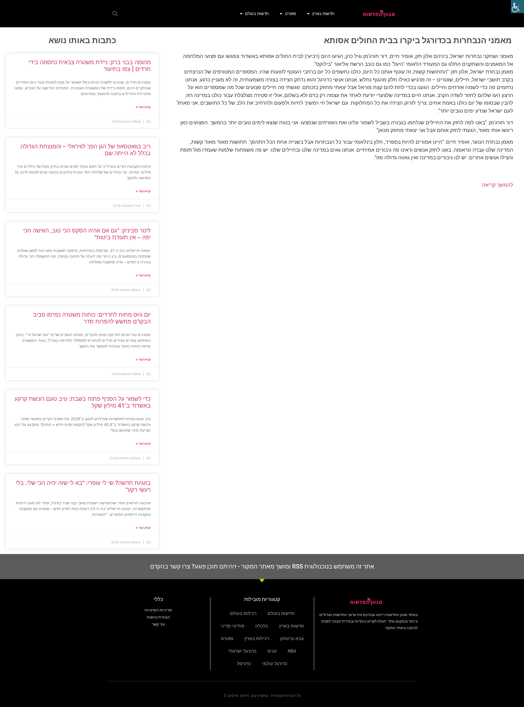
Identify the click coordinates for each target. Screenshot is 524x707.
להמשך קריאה (497, 185)
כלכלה (261, 626)
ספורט (290, 13)
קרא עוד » (143, 107)
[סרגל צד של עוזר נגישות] (517, 6)
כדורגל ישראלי (242, 651)
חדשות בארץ (323, 13)
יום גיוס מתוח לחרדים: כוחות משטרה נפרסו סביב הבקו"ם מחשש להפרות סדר (92, 318)
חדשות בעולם (257, 13)
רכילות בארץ (256, 638)
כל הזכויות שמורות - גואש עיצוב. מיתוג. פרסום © (262, 695)
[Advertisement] (341, 236)
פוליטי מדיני (232, 626)
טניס (272, 651)
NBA (292, 651)
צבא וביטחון (292, 638)
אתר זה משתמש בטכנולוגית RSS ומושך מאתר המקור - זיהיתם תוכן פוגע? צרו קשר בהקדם (262, 566)
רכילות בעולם (243, 613)
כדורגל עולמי (274, 663)
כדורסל (244, 663)
